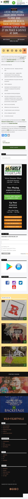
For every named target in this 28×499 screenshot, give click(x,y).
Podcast (3, 324)
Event (3, 301)
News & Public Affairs (6, 445)
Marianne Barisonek (5, 341)
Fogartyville (5, 455)
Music (4, 443)
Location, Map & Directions (7, 433)
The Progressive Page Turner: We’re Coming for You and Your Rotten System (14, 333)
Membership (5, 468)
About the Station (6, 428)
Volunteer (4, 470)
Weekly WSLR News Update (9, 250)
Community (5, 460)
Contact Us (5, 431)
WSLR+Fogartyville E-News (9, 248)
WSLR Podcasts (5, 447)
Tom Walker (13, 39)
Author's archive (14, 147)
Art (3, 458)
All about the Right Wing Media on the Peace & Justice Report (14, 310)
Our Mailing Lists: (5, 246)
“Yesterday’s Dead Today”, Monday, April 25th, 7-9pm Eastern (14, 402)
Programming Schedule (7, 429)
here (24, 61)
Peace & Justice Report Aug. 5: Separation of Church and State (14, 356)
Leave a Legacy (5, 474)
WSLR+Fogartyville (14, 419)
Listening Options (6, 441)
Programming (14, 10)
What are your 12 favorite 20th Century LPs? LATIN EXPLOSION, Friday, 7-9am (14, 383)
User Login (5, 476)
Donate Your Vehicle (6, 472)
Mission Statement (6, 426)
